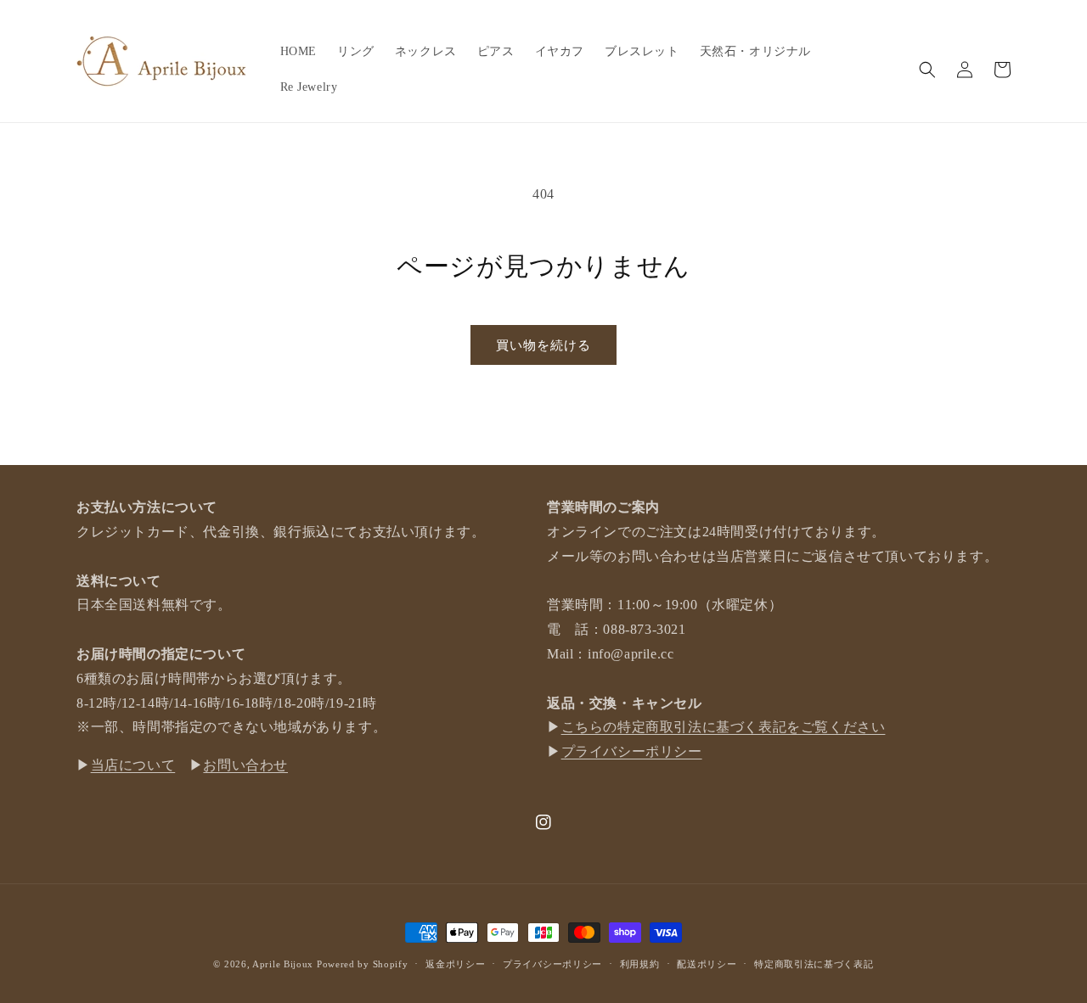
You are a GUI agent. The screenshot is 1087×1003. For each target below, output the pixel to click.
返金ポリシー (455, 964)
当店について (133, 765)
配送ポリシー (706, 964)
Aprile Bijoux (282, 964)
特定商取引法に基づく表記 (813, 964)
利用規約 (640, 964)
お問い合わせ (245, 765)
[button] (927, 69)
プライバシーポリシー (631, 751)
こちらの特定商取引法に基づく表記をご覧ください (723, 727)
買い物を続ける (543, 345)
